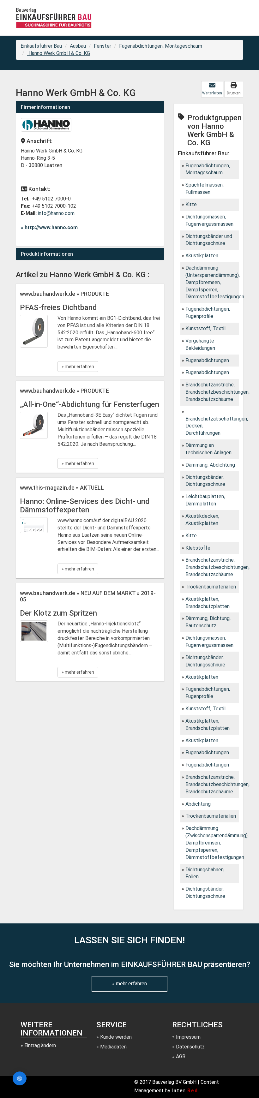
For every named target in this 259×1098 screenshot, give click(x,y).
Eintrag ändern (40, 1045)
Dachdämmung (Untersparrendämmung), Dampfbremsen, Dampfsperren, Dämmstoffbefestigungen (214, 282)
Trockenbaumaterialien (210, 587)
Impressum (188, 1037)
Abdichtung (198, 804)
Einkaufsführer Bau (41, 46)
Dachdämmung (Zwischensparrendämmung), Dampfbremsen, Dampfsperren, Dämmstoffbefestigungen (217, 842)
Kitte (191, 204)
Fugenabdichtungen (207, 360)
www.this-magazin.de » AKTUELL (62, 487)
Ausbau (78, 46)
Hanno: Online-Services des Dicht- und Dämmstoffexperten (85, 505)
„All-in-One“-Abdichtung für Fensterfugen (89, 404)
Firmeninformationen (45, 107)
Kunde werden (116, 1037)
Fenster (102, 46)
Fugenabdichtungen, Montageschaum (160, 46)
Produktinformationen (47, 254)
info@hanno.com (56, 213)
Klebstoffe (197, 548)
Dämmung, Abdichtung (210, 465)
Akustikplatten (201, 256)
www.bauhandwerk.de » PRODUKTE (64, 293)
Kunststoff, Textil (205, 328)
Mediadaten (113, 1047)
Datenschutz (190, 1047)
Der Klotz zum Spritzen (58, 613)
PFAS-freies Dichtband (58, 307)
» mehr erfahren (78, 366)
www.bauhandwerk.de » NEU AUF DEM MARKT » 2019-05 (88, 596)
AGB (180, 1056)
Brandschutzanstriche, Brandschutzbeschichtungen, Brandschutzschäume (217, 392)
